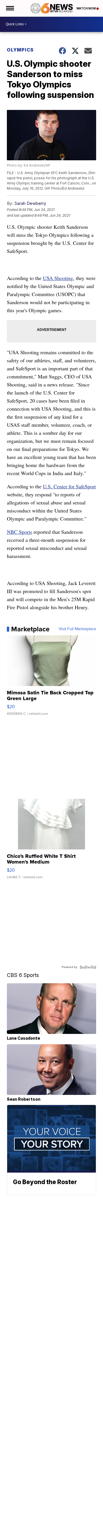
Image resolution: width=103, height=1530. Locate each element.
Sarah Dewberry (30, 203)
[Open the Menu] (9, 8)
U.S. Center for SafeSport (69, 486)
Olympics (20, 50)
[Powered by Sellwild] (88, 967)
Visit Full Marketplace (77, 629)
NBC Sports (19, 531)
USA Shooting (58, 278)
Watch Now (86, 8)
